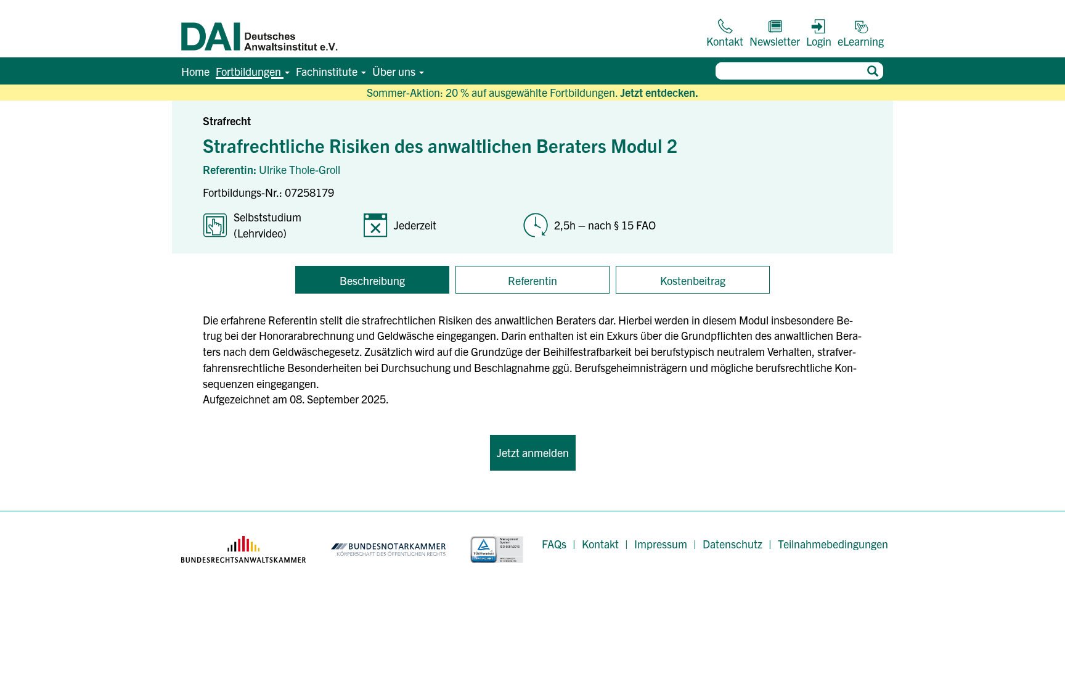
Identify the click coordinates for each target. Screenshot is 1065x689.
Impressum (660, 544)
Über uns (395, 71)
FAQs (554, 544)
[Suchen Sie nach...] (872, 71)
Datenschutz (732, 544)
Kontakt (600, 544)
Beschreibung (372, 280)
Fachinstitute (328, 71)
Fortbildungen (250, 71)
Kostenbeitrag (692, 280)
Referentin (532, 280)
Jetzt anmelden (533, 452)
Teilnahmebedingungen (833, 544)
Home (195, 71)
